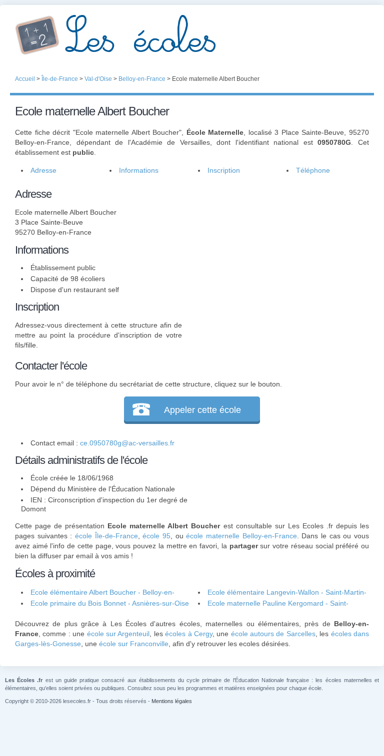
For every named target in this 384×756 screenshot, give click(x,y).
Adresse (43, 170)
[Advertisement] (275, 248)
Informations (138, 170)
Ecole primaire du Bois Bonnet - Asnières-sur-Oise (109, 603)
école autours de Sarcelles (273, 634)
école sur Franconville (133, 644)
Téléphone (313, 170)
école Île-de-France (106, 536)
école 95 (156, 536)
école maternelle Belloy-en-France (241, 536)
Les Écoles (192, 35)
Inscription (224, 170)
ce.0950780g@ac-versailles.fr (127, 443)
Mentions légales (172, 701)
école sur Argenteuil (118, 634)
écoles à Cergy (188, 634)
